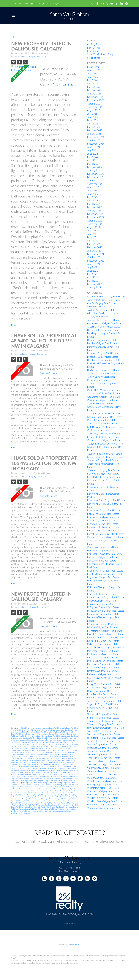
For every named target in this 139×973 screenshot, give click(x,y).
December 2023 (95, 173)
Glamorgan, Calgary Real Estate (66, 766)
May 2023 (92, 197)
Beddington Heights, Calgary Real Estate (36, 734)
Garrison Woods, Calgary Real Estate (45, 766)
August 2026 (93, 70)
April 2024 (92, 160)
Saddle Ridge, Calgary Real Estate (57, 793)
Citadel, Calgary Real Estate (53, 746)
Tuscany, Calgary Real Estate (69, 803)
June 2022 (92, 233)
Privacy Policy (69, 923)
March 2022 (93, 244)
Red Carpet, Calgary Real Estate (103, 667)
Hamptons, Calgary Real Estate (20, 768)
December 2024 (95, 137)
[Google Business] (94, 878)
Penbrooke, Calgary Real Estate (61, 785)
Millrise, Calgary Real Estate (27, 780)
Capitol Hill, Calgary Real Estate (25, 742)
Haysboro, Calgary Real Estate (61, 768)
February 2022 (94, 247)
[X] (66, 878)
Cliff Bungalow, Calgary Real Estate (26, 748)
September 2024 (95, 143)
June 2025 (92, 117)
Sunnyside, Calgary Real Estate (103, 751)
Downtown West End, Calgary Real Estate (31, 760)
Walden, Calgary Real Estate (32, 807)
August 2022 (93, 227)
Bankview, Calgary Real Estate (103, 330)
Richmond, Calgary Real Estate (46, 789)
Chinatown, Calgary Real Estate (103, 413)
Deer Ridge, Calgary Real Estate (40, 756)
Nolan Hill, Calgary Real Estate (47, 783)
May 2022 (92, 237)
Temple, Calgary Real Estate (32, 803)
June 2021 (92, 270)
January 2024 (94, 170)
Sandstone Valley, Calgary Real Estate (35, 795)
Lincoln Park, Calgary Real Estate (38, 776)
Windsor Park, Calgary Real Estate (41, 811)
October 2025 (94, 103)
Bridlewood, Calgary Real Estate (67, 738)
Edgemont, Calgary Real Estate (103, 513)
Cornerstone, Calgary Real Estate (41, 750)
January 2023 (94, 210)
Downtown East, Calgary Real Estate (106, 500)
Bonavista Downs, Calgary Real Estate (30, 736)
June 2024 (92, 153)
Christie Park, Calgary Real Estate (34, 746)
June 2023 (92, 193)
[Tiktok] (80, 878)
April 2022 (92, 240)
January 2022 (94, 250)
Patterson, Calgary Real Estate (42, 785)
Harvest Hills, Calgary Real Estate (40, 768)
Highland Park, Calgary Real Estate (105, 573)
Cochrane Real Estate (44, 748)
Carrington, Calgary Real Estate (45, 742)
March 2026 (93, 87)
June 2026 (92, 76)
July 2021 (92, 267)
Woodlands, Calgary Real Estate (20, 813)
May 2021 (92, 274)
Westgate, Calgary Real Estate (28, 809)
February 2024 (94, 167)
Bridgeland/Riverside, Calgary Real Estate (44, 738)
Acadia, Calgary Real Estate (70, 728)
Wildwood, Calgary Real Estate (67, 809)
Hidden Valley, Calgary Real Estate (61, 770)
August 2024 (93, 147)
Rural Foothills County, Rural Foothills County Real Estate (28, 793)
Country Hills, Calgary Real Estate (42, 752)
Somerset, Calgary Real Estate (25, 799)
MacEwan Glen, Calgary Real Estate (105, 610)
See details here (65, 84)
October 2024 (94, 140)
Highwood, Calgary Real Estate (36, 772)
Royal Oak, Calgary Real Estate (66, 791)
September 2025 (95, 106)
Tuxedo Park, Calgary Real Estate (22, 805)
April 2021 (92, 277)
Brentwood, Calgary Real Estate (20, 738)
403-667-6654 (21, 3)
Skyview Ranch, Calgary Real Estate (105, 727)
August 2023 (93, 187)
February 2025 (94, 130)
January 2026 (94, 93)
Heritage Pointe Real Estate (101, 560)
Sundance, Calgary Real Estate (58, 801)
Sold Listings (93, 57)
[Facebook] (51, 878)
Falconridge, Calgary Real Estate (40, 764)
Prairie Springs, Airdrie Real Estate (34, 787)
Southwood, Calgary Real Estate (44, 799)
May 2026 (92, 80)
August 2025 (93, 110)
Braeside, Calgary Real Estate (69, 736)
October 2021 (94, 257)
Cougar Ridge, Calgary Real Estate (62, 750)
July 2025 (92, 113)
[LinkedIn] (87, 878)
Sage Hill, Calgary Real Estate (102, 704)
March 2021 (93, 280)
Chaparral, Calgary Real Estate (20, 744)
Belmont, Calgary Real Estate (58, 734)
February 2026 (94, 90)
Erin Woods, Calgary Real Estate (28, 762)
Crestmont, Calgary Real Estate (63, 754)
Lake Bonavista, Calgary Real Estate (64, 774)
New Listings (94, 47)
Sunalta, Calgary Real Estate (40, 801)
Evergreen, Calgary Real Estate (20, 764)
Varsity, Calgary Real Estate (61, 805)
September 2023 (95, 183)
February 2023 (94, 207)
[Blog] (44, 878)
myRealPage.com (73, 944)
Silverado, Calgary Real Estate (50, 797)
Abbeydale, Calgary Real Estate (51, 728)
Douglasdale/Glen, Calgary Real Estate (22, 758)
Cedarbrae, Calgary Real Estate (65, 742)
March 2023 (93, 203)
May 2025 (92, 120)
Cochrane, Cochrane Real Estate (61, 748)
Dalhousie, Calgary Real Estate (33, 57)
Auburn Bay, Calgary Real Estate (58, 732)
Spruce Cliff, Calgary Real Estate (21, 801)
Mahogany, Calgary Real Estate (33, 778)
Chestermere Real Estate (37, 744)
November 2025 (95, 100)
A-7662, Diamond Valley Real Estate (31, 728)
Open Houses (94, 51)
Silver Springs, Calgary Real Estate (29, 797)
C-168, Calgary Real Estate (19, 740)
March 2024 (93, 163)
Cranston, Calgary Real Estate (20, 754)
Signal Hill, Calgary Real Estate (103, 717)
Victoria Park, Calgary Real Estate (104, 774)
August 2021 (93, 264)
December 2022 (95, 213)
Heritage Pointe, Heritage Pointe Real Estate (36, 770)
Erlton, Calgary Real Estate (47, 762)
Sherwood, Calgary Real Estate (56, 795)
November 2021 (95, 254)
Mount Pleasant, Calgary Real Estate (106, 634)
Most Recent (93, 66)
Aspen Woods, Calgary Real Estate (37, 732)
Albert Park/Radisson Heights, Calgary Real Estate (56, 730)
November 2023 (95, 177)
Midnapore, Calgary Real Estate (103, 624)
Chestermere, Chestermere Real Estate (58, 744)
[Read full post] (24, 73)
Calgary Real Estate (51, 740)
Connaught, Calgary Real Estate (20, 750)
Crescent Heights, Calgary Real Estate (41, 754)
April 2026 (92, 83)
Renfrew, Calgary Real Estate (28, 789)
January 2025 (94, 133)
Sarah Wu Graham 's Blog (100, 54)
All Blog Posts (94, 44)
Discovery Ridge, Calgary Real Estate (61, 756)
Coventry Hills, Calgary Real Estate (63, 752)
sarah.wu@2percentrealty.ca (46, 3)
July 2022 (92, 230)
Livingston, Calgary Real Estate (58, 776)
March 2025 (93, 127)
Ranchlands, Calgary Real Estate (56, 787)
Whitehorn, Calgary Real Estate (47, 809)
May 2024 (92, 157)
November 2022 (95, 217)
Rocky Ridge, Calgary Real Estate (26, 791)
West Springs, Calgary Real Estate (104, 784)
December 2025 (95, 96)
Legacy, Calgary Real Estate (19, 776)
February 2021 (94, 284)
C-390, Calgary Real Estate (36, 740)
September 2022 (95, 223)
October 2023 (94, 180)
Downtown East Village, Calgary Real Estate (48, 758)
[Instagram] (58, 878)
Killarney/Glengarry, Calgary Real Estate (23, 774)
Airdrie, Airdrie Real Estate (32, 730)
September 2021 (95, 260)
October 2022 (94, 220)
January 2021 (94, 287)
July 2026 (92, 73)
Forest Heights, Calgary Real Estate (62, 764)
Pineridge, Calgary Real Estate (103, 657)
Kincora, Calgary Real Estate (45, 774)
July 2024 (92, 150)
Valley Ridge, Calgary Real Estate (42, 805)
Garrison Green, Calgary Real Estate (22, 766)
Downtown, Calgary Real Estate (54, 760)
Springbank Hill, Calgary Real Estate (66, 799)
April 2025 (92, 123)
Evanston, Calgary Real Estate (65, 762)
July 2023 (92, 190)
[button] (19, 3)
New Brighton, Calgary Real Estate (26, 783)
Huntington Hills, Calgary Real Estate (57, 772)
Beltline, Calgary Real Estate (102, 343)
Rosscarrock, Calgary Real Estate (47, 791)
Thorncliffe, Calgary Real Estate (51, 803)
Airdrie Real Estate (17, 730)
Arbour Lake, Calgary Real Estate (104, 320)
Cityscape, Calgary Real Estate (103, 423)
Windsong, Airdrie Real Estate (20, 811)
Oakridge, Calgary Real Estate (66, 783)
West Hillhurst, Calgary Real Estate (52, 807)
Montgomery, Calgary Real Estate (47, 780)
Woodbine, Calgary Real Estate (61, 811)
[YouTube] (73, 878)
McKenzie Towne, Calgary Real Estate (54, 778)
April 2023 (92, 200)
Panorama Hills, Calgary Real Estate (21, 785)
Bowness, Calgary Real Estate (51, 736)
